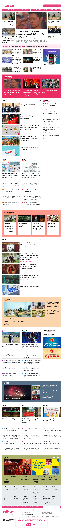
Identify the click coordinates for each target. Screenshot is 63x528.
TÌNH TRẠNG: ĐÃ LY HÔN (48, 334)
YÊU (3, 331)
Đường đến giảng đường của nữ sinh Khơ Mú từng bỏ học (53, 312)
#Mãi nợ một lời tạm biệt (26, 261)
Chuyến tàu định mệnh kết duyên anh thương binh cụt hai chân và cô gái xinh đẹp (11, 362)
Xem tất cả (38, 100)
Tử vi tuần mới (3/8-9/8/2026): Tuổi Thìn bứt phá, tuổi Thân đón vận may (32, 375)
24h (3, 101)
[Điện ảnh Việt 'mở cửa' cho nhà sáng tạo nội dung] (53, 218)
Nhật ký (24, 485)
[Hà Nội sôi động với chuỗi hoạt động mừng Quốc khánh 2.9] (28, 60)
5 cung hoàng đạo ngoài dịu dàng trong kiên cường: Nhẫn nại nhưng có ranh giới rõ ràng (32, 368)
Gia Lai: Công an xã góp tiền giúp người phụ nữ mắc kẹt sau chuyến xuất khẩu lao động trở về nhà (53, 305)
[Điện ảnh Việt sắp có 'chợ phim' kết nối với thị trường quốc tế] (11, 247)
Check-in (15, 488)
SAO (4, 160)
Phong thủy (25, 500)
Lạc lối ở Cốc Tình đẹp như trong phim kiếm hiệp (51, 136)
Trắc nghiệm (25, 497)
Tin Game (54, 495)
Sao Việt (5, 485)
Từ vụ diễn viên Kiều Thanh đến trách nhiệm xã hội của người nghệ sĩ (11, 185)
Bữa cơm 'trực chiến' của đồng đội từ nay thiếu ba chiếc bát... (45, 478)
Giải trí (34, 497)
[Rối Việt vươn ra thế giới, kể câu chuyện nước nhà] (11, 412)
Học (22, 9)
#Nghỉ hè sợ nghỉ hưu (25, 279)
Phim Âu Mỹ (45, 487)
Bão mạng (8, 77)
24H (26, 9)
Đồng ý (28, 524)
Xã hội (34, 498)
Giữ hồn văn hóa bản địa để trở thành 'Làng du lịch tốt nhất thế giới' (31, 185)
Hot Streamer (55, 497)
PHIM (4, 239)
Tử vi (24, 498)
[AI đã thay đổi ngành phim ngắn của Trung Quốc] (11, 290)
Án (4, 498)
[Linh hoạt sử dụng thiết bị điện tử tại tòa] (54, 30)
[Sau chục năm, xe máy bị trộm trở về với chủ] (11, 151)
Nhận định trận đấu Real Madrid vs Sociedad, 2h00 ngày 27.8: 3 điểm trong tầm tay (51, 121)
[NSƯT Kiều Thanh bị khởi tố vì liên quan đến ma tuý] (54, 16)
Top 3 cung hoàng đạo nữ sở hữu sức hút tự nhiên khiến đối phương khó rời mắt (32, 355)
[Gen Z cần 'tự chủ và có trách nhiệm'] (50, 83)
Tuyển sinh (35, 485)
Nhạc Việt (54, 485)
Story (6, 458)
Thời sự (5, 497)
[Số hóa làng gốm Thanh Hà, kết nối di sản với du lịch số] (52, 412)
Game (53, 494)
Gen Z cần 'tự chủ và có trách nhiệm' (50, 91)
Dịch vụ (44, 498)
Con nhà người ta (36, 487)
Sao (8, 9)
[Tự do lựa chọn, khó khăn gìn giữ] (11, 337)
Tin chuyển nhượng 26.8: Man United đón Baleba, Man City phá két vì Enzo (51, 113)
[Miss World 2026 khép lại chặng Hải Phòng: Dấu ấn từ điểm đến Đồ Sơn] (11, 167)
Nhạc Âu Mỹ (54, 488)
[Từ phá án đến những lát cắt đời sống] (24, 218)
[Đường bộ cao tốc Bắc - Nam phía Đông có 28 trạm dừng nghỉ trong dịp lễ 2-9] (8, 31)
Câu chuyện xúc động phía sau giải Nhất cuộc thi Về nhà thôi (16, 478)
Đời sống (35, 495)
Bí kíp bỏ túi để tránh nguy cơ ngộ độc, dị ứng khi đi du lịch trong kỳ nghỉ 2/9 (51, 129)
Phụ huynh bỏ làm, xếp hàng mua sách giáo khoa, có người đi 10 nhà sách (32, 443)
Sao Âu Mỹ (6, 488)
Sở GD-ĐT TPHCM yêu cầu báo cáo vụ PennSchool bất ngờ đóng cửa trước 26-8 (32, 437)
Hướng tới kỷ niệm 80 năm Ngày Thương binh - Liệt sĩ (28, 46)
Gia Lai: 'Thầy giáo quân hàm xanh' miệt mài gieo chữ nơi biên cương (16, 321)
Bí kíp (34, 488)
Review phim (9, 212)
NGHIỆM (25, 331)
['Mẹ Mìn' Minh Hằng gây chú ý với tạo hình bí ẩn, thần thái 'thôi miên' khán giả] (11, 269)
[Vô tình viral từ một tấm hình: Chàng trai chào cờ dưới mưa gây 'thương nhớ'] (31, 20)
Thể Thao (6, 495)
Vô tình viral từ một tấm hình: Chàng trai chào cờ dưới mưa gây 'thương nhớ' (12, 92)
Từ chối (34, 524)
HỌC (24, 405)
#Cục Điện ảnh (23, 247)
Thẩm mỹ (15, 497)
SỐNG (24, 160)
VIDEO (6, 383)
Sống (12, 9)
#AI (21, 290)
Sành (56, 9)
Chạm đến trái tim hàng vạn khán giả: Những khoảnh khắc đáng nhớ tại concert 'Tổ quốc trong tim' (31, 93)
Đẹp (40, 9)
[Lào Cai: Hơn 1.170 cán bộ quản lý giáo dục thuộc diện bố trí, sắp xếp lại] (28, 51)
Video (51, 9)
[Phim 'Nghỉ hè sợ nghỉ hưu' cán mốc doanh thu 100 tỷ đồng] (11, 279)
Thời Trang (16, 495)
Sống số (44, 497)
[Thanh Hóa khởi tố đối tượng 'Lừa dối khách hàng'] (28, 69)
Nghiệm (45, 9)
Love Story (25, 487)
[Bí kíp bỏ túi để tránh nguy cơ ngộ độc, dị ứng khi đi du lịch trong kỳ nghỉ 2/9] (11, 140)
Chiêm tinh (25, 495)
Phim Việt (45, 485)
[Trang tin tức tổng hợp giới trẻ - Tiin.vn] (8, 5)
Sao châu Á (6, 487)
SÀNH (45, 405)
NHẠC (4, 405)
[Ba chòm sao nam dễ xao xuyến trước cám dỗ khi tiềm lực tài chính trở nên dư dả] (31, 337)
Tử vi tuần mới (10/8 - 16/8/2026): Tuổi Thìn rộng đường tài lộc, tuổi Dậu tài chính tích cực (32, 362)
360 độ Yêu (25, 488)
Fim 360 (30, 10)
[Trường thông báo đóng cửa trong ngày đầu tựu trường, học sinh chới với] (31, 412)
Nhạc (35, 9)
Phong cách (16, 487)
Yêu (17, 9)
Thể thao (35, 500)
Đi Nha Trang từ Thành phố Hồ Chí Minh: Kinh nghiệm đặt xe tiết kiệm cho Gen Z (52, 430)
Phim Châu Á (45, 488)
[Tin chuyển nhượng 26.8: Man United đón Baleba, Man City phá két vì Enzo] (11, 119)
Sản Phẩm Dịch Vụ (46, 495)
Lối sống (15, 485)
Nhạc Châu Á (55, 487)
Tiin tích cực (8, 299)
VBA (14, 489)
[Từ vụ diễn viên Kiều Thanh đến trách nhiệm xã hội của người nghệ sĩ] (8, 16)
